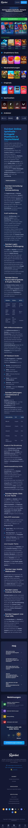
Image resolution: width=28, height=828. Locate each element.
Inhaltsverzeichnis (10, 180)
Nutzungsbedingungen (14, 803)
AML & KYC (14, 797)
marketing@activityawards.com (14, 767)
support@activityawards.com (15, 765)
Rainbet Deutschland (14, 779)
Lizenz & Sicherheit (14, 799)
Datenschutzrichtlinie (14, 801)
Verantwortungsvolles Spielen (14, 789)
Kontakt (14, 781)
